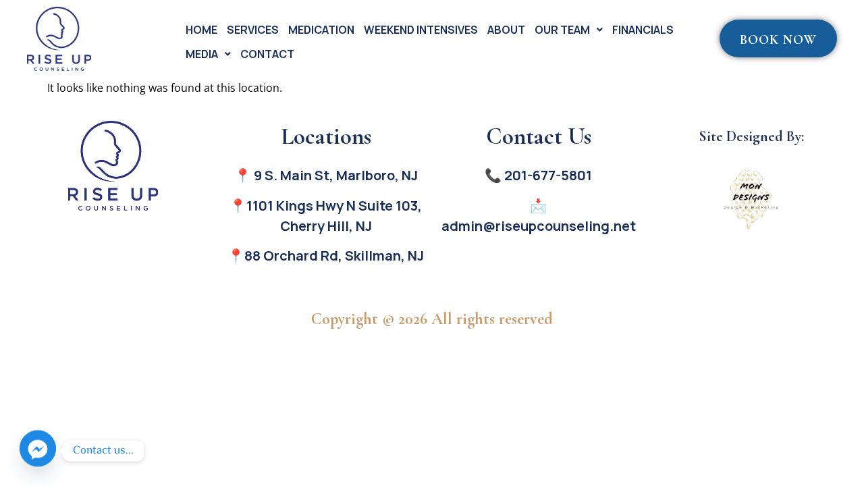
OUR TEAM (562, 29)
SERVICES (253, 29)
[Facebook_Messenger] (38, 451)
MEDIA (202, 54)
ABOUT (506, 29)
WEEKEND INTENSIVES (421, 29)
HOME (201, 29)
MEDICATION (321, 29)
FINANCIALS (643, 29)
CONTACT (267, 54)
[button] (568, 29)
